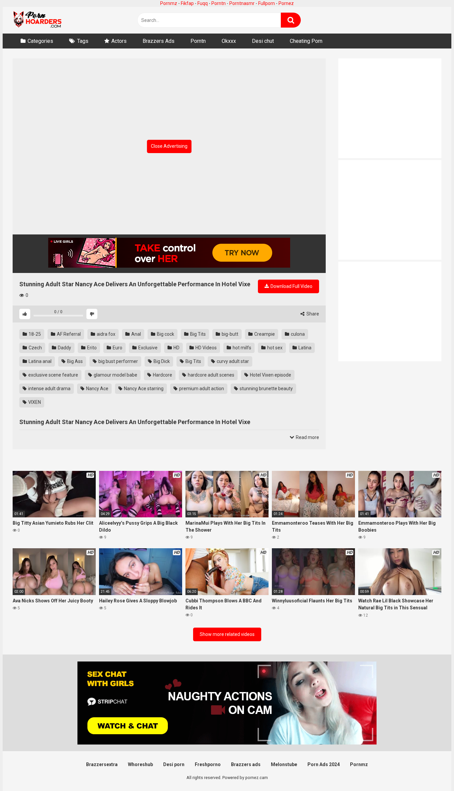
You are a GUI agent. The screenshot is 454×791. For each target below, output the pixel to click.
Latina (304, 347)
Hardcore (162, 375)
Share (312, 313)
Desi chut (263, 41)
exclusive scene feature (52, 375)
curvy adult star (232, 361)
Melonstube (284, 764)
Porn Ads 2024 (323, 764)
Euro (117, 347)
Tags (82, 41)
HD (175, 347)
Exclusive (147, 347)
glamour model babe (115, 375)
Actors (119, 41)
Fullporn (266, 3)
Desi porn (173, 764)
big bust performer (117, 361)
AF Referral (68, 334)
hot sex (274, 347)
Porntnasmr (242, 3)
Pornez (286, 3)
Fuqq (202, 3)
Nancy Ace (96, 388)
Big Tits (197, 334)
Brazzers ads (246, 764)
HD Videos (205, 347)
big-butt (229, 334)
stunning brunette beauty (266, 388)
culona (297, 334)
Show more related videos (227, 634)
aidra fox (105, 334)
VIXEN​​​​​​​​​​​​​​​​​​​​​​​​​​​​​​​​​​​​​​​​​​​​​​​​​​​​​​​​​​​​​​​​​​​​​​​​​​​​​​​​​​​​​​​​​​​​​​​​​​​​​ (34, 402)
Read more (307, 437)
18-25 (34, 334)
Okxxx (229, 41)
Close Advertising (169, 146)
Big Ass (74, 361)
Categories (40, 41)
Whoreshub (140, 764)
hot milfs (241, 347)
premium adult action (201, 388)
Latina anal (40, 361)
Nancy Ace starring (143, 388)
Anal (135, 334)
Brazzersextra (102, 764)
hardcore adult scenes (210, 375)
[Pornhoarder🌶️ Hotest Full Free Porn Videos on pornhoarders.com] (37, 20)
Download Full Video (291, 286)
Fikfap (187, 3)
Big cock (165, 334)
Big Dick (161, 361)
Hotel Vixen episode (270, 375)
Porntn (218, 3)
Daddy (64, 347)
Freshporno (208, 764)
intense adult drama (48, 388)
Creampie (264, 334)
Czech (35, 347)
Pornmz (168, 3)
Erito (91, 347)
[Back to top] (432, 771)
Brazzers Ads (158, 41)
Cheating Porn (306, 41)
